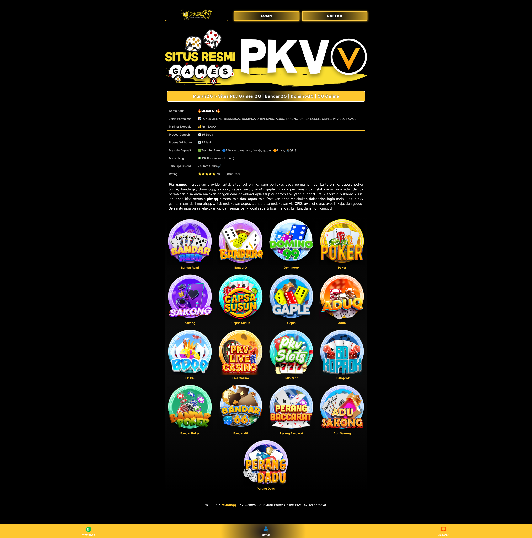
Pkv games (178, 184)
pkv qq (212, 199)
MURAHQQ (209, 111)
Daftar (266, 534)
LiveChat (443, 534)
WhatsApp (88, 534)
